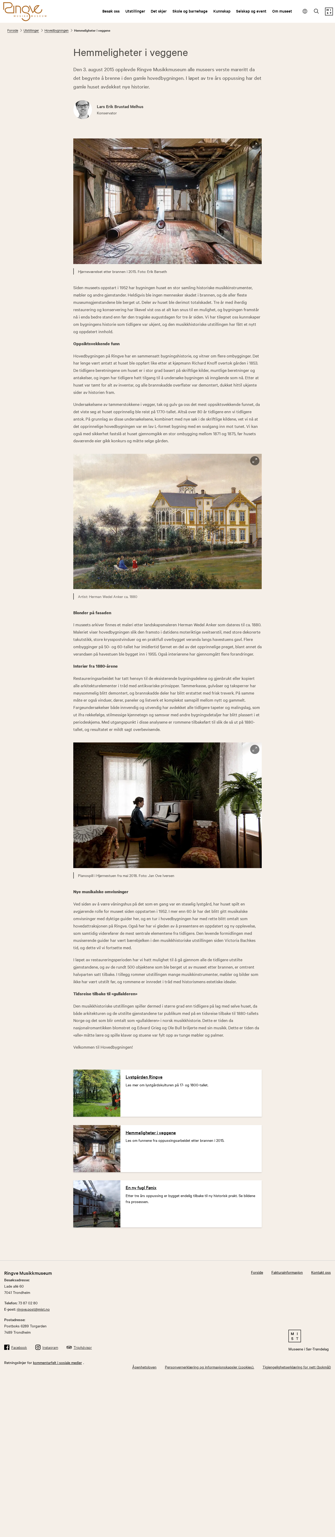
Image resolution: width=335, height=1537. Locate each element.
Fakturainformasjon (287, 1272)
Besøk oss (111, 11)
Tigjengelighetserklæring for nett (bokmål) (297, 1367)
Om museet (282, 11)
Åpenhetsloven (144, 1367)
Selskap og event (251, 11)
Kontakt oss (321, 1272)
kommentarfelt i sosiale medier (57, 1362)
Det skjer (159, 11)
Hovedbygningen (56, 30)
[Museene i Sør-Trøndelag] (329, 13)
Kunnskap (222, 11)
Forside (12, 30)
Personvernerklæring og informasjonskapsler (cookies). (209, 1367)
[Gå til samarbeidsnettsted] (308, 1336)
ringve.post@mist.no (33, 1309)
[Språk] (305, 11)
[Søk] (316, 11)
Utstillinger (135, 11)
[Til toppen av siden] (323, 1527)
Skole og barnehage (190, 11)
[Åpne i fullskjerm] (254, 145)
